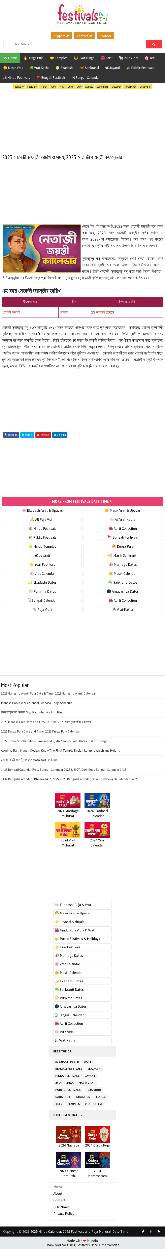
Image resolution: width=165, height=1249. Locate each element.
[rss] (159, 1232)
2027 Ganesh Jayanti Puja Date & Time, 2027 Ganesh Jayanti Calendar (48, 693)
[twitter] (143, 1232)
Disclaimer (61, 1207)
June (70, 86)
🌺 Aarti (106, 58)
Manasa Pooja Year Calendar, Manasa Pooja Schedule (36, 703)
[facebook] (151, 1232)
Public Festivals (68, 1089)
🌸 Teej (150, 58)
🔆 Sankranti (89, 68)
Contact (59, 1200)
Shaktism (83, 1096)
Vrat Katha (93, 1103)
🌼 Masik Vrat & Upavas (122, 510)
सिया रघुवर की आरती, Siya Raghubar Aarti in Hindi (32, 712)
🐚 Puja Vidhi (128, 58)
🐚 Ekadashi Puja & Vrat (73, 904)
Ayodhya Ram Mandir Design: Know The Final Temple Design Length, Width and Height (60, 750)
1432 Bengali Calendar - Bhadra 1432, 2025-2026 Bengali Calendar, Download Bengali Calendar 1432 (69, 779)
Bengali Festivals (68, 1068)
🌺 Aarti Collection (122, 528)
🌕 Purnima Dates (42, 591)
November (130, 86)
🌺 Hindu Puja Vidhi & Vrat (74, 930)
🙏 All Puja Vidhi (42, 519)
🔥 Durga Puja (122, 546)
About (57, 1193)
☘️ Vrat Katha (39, 68)
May (62, 86)
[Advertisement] (82, 121)
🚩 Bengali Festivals (51, 77)
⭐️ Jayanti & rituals (69, 921)
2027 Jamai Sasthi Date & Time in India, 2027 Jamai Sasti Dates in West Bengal (54, 741)
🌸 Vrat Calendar (42, 573)
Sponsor (105, 36)
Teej (58, 1103)
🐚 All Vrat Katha (122, 519)
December (145, 86)
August (89, 86)
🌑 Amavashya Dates (123, 591)
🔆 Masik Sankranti (122, 555)
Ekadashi (94, 1068)
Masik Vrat (87, 1082)
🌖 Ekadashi (64, 68)
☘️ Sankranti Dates (122, 582)
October (116, 86)
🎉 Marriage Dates (122, 564)
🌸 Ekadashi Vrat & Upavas (42, 510)
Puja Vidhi (93, 1089)
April (53, 86)
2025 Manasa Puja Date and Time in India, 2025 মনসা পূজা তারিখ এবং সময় (46, 722)
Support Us (61, 36)
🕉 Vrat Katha (122, 609)
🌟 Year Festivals (42, 564)
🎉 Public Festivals (140, 68)
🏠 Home (10, 58)
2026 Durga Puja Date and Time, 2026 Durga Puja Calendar (40, 731)
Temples (73, 1103)
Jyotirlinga (64, 1082)
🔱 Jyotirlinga (84, 58)
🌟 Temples (58, 58)
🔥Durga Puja (33, 58)
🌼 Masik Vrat (13, 68)
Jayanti (90, 1075)
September (102, 86)
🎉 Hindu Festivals (42, 528)
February (32, 86)
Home (58, 1186)
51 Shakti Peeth (67, 1060)
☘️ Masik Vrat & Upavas (73, 913)
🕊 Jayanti (112, 68)
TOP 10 (100, 1096)
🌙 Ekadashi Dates (42, 582)
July (79, 86)
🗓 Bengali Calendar (86, 77)
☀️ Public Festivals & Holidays (77, 938)
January (19, 86)
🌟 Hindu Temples (42, 546)
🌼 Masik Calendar (122, 573)
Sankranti (63, 1096)
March (44, 86)
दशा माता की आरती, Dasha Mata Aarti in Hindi (29, 760)
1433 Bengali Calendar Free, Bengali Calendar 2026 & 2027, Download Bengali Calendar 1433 (63, 769)
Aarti (88, 1060)
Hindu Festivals (67, 1075)
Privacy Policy (63, 1213)
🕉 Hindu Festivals (16, 77)
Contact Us (84, 36)
